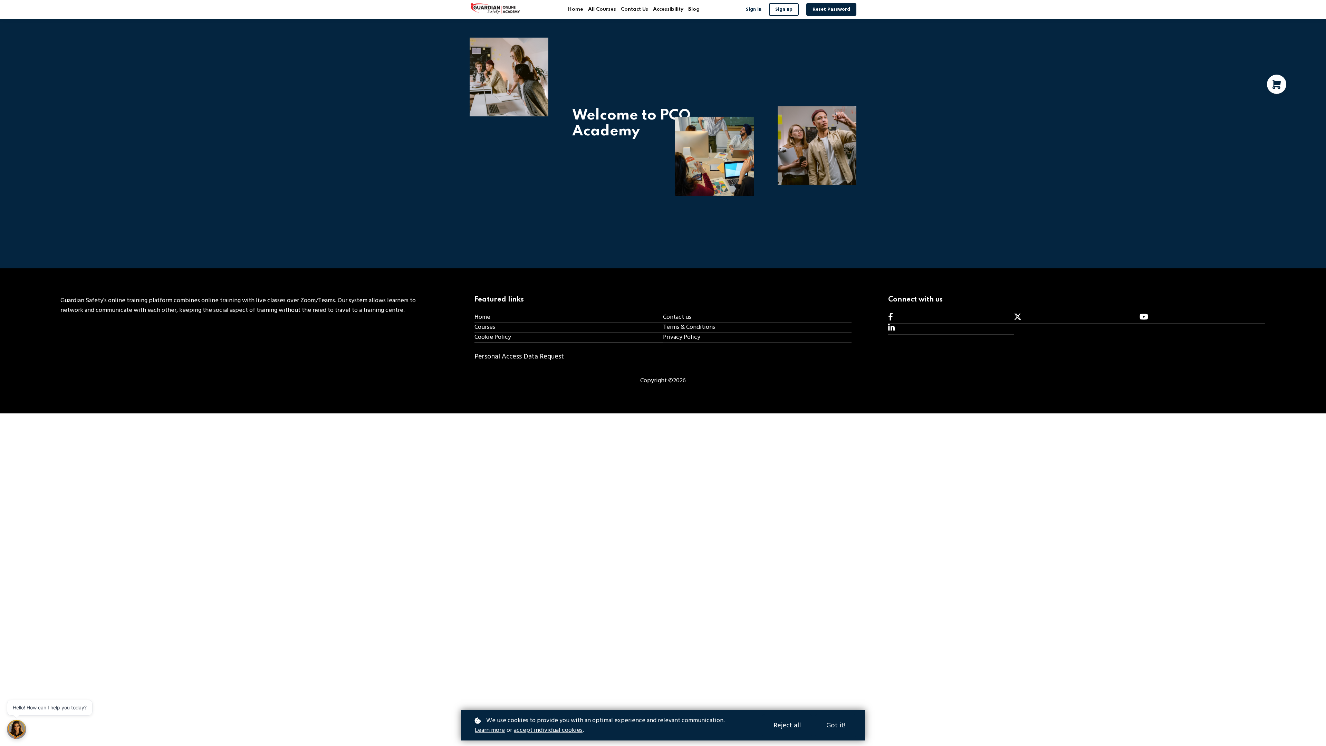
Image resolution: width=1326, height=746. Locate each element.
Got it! (835, 725)
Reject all (787, 725)
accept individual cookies (548, 730)
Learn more (490, 730)
